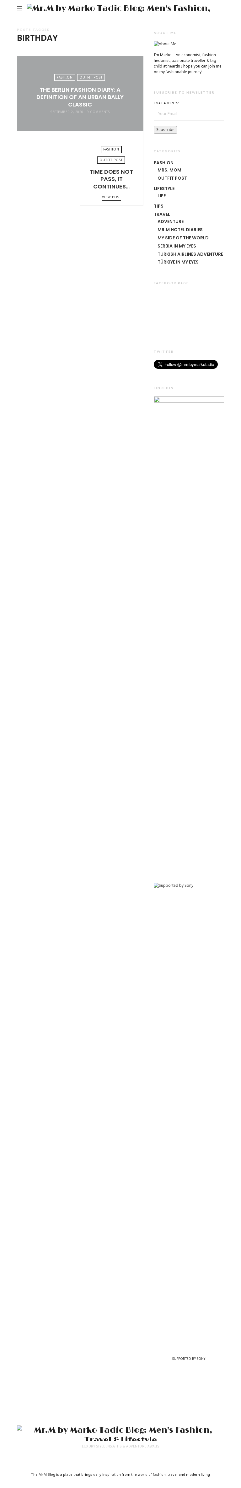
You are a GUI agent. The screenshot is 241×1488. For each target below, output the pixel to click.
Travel (162, 214)
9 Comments (98, 112)
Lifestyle (164, 188)
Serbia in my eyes (177, 246)
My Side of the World (183, 238)
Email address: (166, 103)
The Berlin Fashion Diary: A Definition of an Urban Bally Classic (80, 97)
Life (162, 196)
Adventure (171, 221)
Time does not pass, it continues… (48, 168)
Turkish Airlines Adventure (190, 254)
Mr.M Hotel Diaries (180, 229)
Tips (158, 206)
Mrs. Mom (169, 170)
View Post (80, 123)
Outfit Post (91, 77)
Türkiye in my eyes (178, 262)
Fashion (65, 77)
